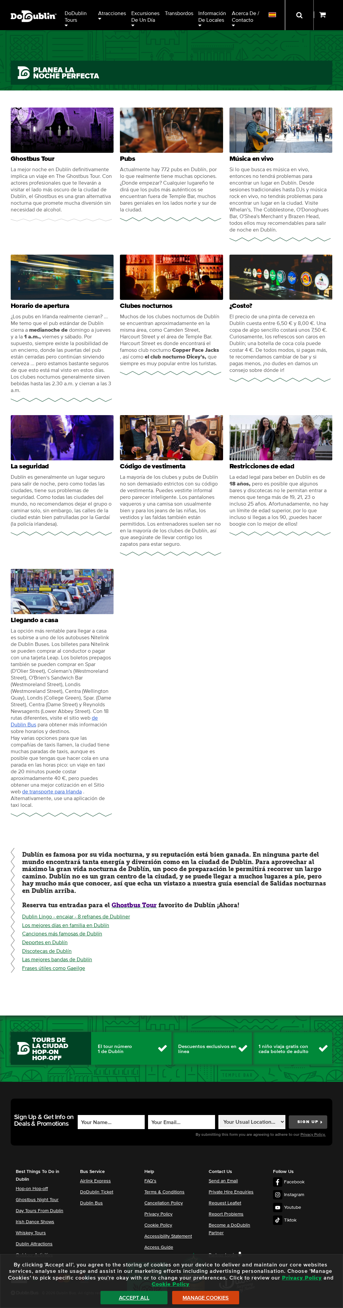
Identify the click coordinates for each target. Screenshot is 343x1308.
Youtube (292, 1207)
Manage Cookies (206, 1298)
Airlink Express (95, 1181)
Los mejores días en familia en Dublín (65, 925)
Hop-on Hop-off (32, 1188)
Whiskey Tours (31, 1233)
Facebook (294, 1182)
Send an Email (223, 1181)
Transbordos (179, 13)
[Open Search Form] (299, 15)
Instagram (294, 1194)
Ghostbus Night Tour (37, 1199)
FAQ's (150, 1181)
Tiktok (290, 1220)
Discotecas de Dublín (47, 951)
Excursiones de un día (146, 17)
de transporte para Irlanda (52, 791)
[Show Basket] (328, 15)
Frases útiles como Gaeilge (53, 968)
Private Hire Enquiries (231, 1192)
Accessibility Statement (168, 1236)
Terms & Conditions (164, 1192)
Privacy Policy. (313, 1135)
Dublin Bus (91, 1203)
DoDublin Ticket (96, 1192)
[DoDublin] (34, 6)
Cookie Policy (158, 1225)
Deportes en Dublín (45, 942)
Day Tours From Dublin (39, 1210)
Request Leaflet (225, 1203)
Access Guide (158, 1247)
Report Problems (226, 1214)
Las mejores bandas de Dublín (57, 959)
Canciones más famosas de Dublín (62, 933)
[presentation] (62, 164)
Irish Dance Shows (35, 1222)
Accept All (134, 1298)
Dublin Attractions (34, 1244)
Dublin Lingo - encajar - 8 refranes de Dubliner (76, 916)
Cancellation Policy (163, 1203)
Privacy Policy (158, 1214)
